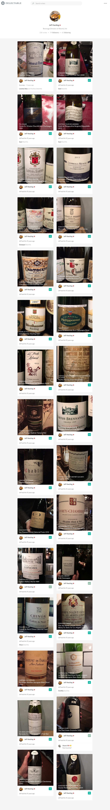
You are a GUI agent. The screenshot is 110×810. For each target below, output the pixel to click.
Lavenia (21, 89)
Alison (21, 645)
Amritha (60, 691)
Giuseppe (22, 244)
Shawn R (65, 745)
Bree (26, 89)
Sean (20, 142)
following (67, 32)
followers (55, 32)
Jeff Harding (28, 80)
